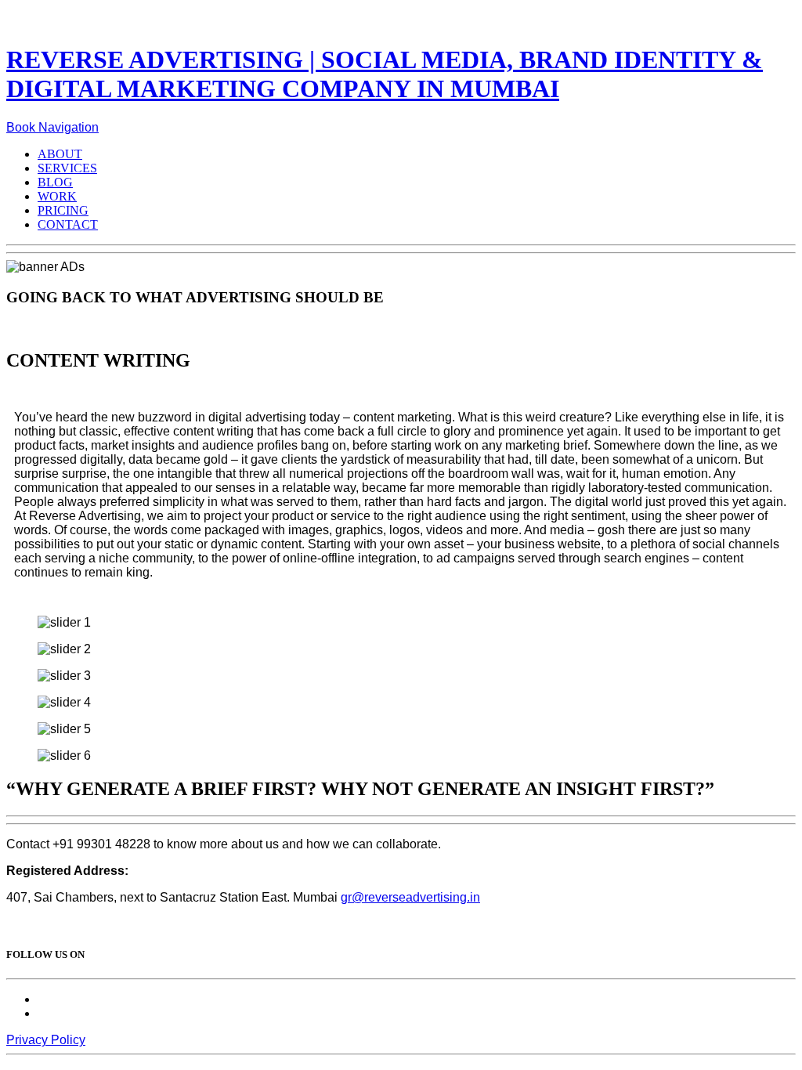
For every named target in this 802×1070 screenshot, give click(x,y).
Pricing (63, 210)
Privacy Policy (45, 1040)
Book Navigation (52, 127)
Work (57, 196)
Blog (55, 182)
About (60, 154)
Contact (68, 224)
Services (67, 168)
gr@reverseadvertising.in (410, 897)
